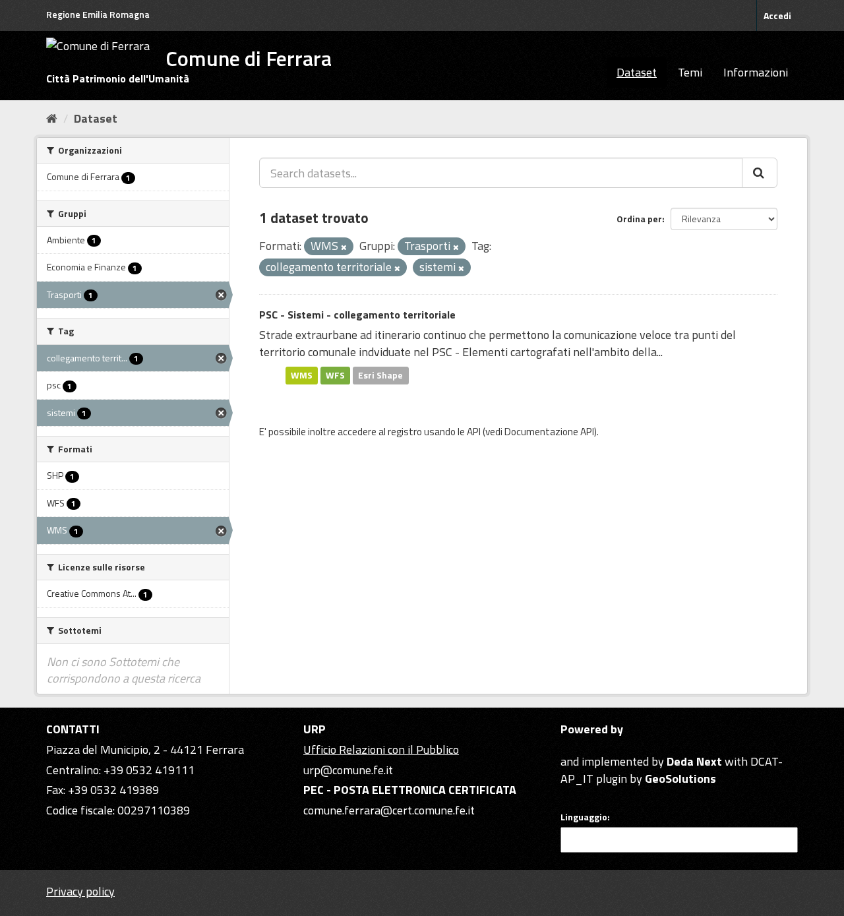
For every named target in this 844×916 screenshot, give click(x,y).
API (474, 431)
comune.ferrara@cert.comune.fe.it (389, 810)
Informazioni (755, 72)
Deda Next (694, 761)
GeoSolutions (680, 778)
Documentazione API (549, 431)
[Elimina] (344, 247)
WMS (302, 375)
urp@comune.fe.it (348, 770)
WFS (335, 375)
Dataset (637, 72)
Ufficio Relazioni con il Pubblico (381, 749)
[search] (759, 173)
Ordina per (639, 219)
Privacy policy (80, 891)
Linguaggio (583, 817)
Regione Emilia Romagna (98, 14)
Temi (690, 72)
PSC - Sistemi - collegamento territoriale (357, 314)
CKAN (582, 746)
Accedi (777, 15)
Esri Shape (380, 375)
